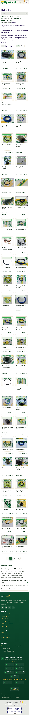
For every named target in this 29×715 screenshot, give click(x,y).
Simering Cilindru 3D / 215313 (7, 428)
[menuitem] (20, 702)
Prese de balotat (6, 621)
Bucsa (3, 468)
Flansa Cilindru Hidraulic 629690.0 (7, 366)
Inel (17, 103)
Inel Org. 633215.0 (21, 247)
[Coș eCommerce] (20, 2)
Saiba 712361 (19, 189)
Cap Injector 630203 (5, 167)
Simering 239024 (20, 449)
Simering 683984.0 (21, 347)
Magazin (17, 697)
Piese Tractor (5, 616)
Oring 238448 (19, 509)
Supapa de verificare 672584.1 (7, 103)
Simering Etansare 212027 (7, 83)
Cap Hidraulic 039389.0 (5, 61)
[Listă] (21, 46)
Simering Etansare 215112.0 (7, 125)
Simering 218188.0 (21, 267)
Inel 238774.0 (5, 286)
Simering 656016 (20, 546)
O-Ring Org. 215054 (7, 229)
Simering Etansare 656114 (21, 388)
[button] (12, 51)
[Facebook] (2, 607)
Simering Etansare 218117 (21, 125)
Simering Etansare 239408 (21, 328)
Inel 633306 (5, 388)
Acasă (3, 632)
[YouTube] (9, 607)
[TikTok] (13, 607)
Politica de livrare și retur (8, 635)
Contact (11, 697)
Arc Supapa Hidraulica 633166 (7, 248)
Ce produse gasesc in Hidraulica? (11, 569)
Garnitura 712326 (6, 144)
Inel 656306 (5, 347)
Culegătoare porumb (7, 623)
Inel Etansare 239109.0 (5, 306)
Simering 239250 (20, 207)
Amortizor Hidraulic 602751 (7, 208)
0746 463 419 (14, 22)
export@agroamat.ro (8, 651)
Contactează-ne (6, 637)
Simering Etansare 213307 (21, 408)
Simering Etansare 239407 (7, 328)
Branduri (4, 626)
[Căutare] (26, 13)
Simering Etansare (21, 229)
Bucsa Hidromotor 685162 (20, 145)
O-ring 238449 (6, 528)
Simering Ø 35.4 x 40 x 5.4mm (20, 490)
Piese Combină (6, 618)
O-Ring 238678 (20, 167)
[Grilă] (18, 46)
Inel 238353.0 (5, 509)
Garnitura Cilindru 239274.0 (20, 83)
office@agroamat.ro (7, 39)
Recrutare (4, 640)
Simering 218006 (20, 366)
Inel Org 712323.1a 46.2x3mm (7, 490)
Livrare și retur (5, 697)
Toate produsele (6, 614)
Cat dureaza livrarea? (8, 589)
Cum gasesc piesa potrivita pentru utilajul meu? (14, 581)
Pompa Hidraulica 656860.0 (20, 468)
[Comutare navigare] (26, 2)
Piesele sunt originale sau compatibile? (13, 586)
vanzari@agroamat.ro (8, 650)
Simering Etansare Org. (7, 547)
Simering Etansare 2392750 (21, 306)
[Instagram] (6, 607)
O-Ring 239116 (6, 267)
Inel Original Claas (20, 528)
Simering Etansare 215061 (21, 61)
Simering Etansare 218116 (21, 428)
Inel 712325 (5, 189)
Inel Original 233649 (7, 449)
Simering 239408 (6, 407)
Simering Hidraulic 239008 (21, 286)
